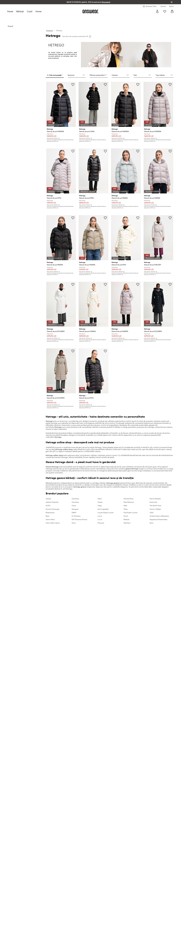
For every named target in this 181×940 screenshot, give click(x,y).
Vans (151, 523)
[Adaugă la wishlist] (73, 84)
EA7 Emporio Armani (79, 519)
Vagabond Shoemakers (158, 519)
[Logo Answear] (90, 11)
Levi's (100, 516)
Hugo (100, 506)
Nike (125, 506)
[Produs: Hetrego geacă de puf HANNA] (61, 104)
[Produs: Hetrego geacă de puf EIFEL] (93, 170)
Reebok (126, 519)
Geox (100, 499)
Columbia (75, 499)
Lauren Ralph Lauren (106, 513)
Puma (126, 516)
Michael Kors (128, 499)
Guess (100, 502)
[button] (55, 75)
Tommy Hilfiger (155, 509)
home (38, 11)
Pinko (126, 509)
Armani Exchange (52, 509)
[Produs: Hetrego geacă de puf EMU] (61, 170)
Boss (47, 516)
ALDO (48, 506)
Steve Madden (155, 499)
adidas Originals (52, 502)
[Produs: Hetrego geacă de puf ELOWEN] (61, 304)
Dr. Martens (76, 516)
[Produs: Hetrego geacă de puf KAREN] (126, 304)
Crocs (74, 506)
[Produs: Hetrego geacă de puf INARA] (126, 170)
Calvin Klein (50, 519)
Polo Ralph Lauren (130, 513)
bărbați (20, 11)
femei (10, 11)
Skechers (127, 523)
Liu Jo (100, 519)
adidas (48, 499)
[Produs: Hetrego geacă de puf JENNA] (93, 304)
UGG (151, 513)
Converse (75, 502)
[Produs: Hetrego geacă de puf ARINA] (158, 170)
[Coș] (172, 11)
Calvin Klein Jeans (53, 523)
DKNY (74, 513)
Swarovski (153, 502)
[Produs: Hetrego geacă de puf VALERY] (158, 237)
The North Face (155, 506)
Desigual (75, 509)
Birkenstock (50, 513)
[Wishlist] (164, 11)
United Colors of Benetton (159, 516)
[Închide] (171, 2)
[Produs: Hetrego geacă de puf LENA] (93, 104)
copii (29, 11)
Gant (74, 523)
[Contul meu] (157, 11)
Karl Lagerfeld (103, 509)
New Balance (129, 502)
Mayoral (101, 523)
